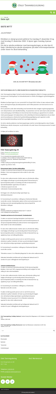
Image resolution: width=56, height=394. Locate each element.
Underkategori (5, 348)
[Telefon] (12, 381)
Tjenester (3, 345)
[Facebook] (3, 381)
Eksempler (4, 339)
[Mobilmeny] (54, 12)
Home (2, 17)
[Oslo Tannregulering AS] (28, 5)
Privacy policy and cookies (28, 392)
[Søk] (51, 12)
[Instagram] (7, 381)
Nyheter (3, 342)
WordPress (5, 389)
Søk (54, 331)
